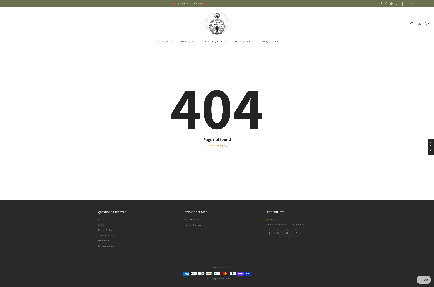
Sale (277, 41)
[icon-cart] (427, 23)
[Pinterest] (386, 4)
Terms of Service (193, 224)
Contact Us (271, 219)
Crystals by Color (241, 41)
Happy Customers (107, 245)
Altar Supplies (162, 41)
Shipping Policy (106, 235)
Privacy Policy (192, 219)
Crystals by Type (187, 41)
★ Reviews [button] (431, 146)
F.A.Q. (101, 219)
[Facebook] (381, 4)
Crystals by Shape (214, 41)
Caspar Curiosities (221, 278)
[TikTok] (396, 4)
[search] (412, 23)
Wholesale (103, 240)
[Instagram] (391, 4)
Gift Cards (103, 224)
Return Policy (105, 229)
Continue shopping (217, 145)
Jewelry (264, 41)
